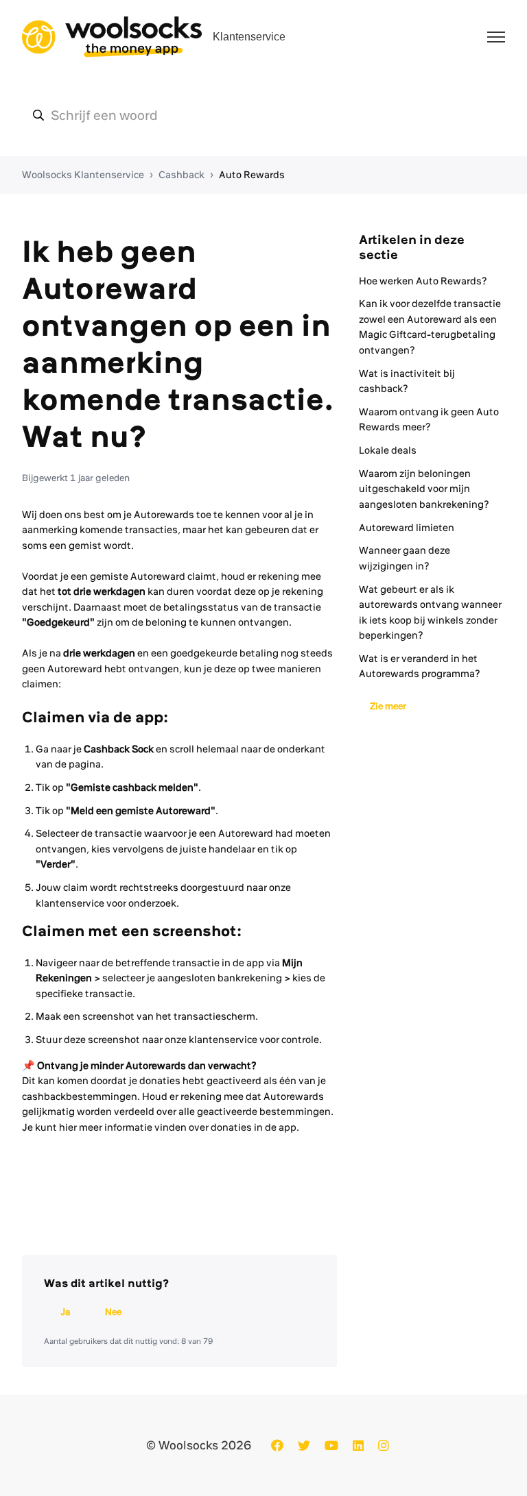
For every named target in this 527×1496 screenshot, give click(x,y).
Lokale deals (388, 450)
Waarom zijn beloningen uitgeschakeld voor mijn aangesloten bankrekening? (424, 489)
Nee (113, 1311)
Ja (65, 1311)
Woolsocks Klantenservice (83, 175)
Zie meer (388, 705)
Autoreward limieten (406, 528)
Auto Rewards (252, 175)
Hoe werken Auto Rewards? (423, 281)
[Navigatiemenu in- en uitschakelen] (496, 37)
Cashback (181, 175)
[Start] (112, 37)
